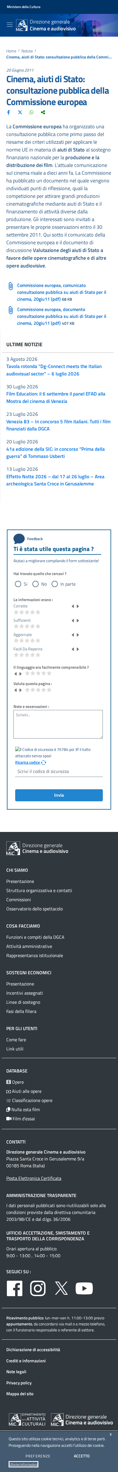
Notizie (27, 51)
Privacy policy (19, 1382)
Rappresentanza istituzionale (34, 955)
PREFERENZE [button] (38, 1456)
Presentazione (20, 881)
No (44, 583)
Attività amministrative (29, 946)
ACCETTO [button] (82, 1456)
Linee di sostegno (23, 1002)
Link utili (14, 1048)
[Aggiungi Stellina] (77, 606)
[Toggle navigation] (9, 24)
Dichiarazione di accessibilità (33, 1349)
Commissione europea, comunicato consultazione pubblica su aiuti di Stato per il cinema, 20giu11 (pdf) (61, 292)
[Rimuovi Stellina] (73, 606)
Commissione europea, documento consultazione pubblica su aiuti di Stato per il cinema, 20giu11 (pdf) (61, 316)
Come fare (16, 1039)
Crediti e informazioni (26, 1360)
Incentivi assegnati (24, 992)
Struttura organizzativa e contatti (39, 890)
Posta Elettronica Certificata (33, 1178)
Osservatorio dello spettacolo (34, 908)
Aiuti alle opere (26, 1091)
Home (11, 51)
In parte (68, 583)
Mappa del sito (20, 1393)
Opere (17, 1082)
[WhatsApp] (31, 112)
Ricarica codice (28, 762)
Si (25, 583)
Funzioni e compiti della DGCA (35, 937)
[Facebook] (8, 112)
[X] (20, 112)
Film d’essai (23, 1118)
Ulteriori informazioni (23, 1464)
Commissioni (18, 899)
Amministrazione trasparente (41, 1195)
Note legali (16, 1371)
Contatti (15, 1141)
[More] (43, 112)
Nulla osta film (25, 1109)
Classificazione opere (31, 1100)
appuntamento (19, 1324)
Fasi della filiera (21, 1011)
